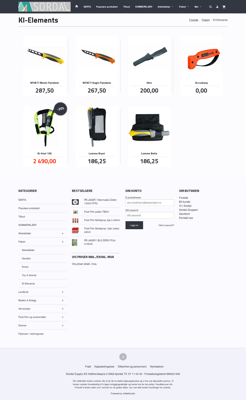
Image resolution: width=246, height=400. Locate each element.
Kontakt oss (186, 218)
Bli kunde (184, 202)
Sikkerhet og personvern (132, 366)
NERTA (87, 6)
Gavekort (184, 214)
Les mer (133, 387)
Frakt (88, 366)
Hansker (26, 258)
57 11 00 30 (135, 374)
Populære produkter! (107, 6)
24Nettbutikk (129, 393)
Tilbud (126, 6)
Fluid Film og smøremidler (32, 317)
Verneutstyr (24, 308)
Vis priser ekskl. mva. (84, 264)
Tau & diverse (29, 275)
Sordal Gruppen (188, 210)
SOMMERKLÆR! (143, 6)
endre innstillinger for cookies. (156, 387)
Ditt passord (132, 210)
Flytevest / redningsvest (31, 333)
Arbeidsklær (164, 6)
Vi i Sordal (185, 206)
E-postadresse (133, 197)
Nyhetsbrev (157, 366)
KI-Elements (28, 283)
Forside (193, 20)
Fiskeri (182, 6)
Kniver (25, 266)
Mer (196, 6)
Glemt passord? (166, 225)
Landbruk (23, 292)
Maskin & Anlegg (27, 300)
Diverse (22, 325)
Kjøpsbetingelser (104, 366)
